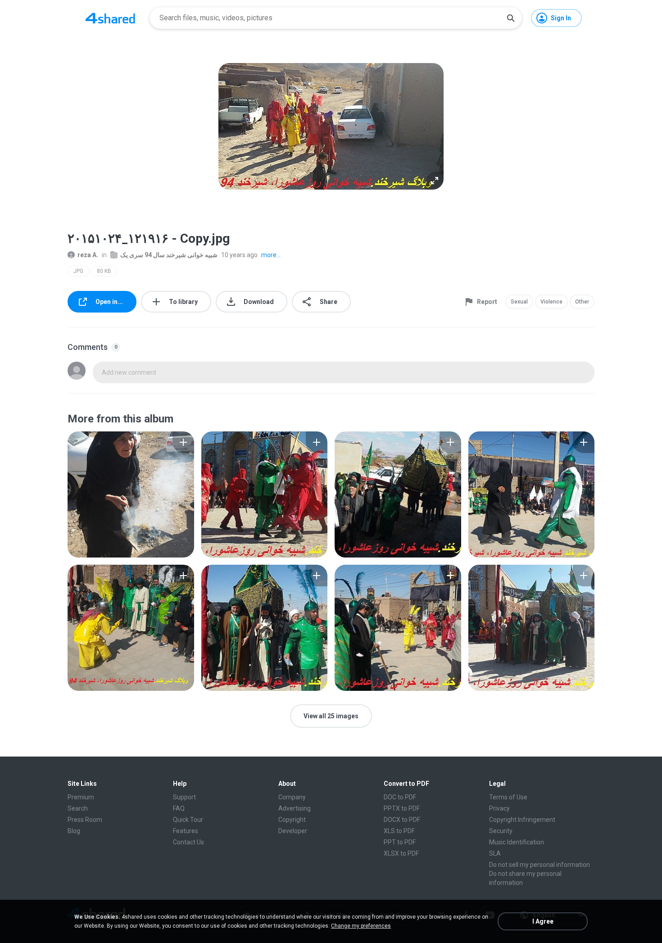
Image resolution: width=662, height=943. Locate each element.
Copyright (292, 819)
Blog (74, 830)
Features (185, 830)
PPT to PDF (400, 842)
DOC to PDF (400, 797)
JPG (78, 271)
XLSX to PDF (401, 853)
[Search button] (510, 18)
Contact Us (188, 842)
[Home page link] (110, 18)
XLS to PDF (399, 830)
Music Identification (516, 842)
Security (500, 830)
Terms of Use (508, 797)
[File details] (131, 494)
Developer (292, 830)
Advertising (294, 808)
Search (78, 808)
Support (184, 797)
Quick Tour (188, 819)
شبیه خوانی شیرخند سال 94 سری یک (169, 254)
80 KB (104, 271)
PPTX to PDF (402, 808)
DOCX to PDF (402, 819)
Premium (81, 797)
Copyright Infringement (522, 819)
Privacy (499, 808)
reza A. (87, 254)
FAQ (179, 808)
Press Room (85, 819)
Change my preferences (361, 926)
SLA (495, 853)
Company (292, 797)
